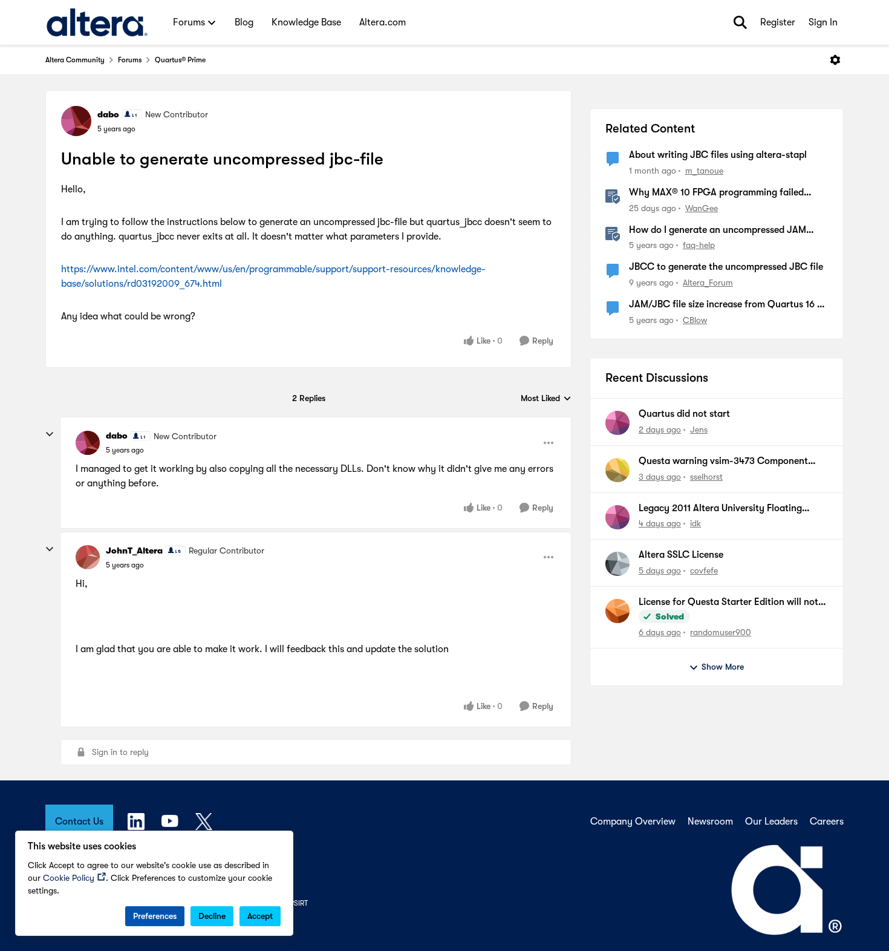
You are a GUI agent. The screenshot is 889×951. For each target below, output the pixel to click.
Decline (212, 916)
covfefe (704, 570)
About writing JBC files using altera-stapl (718, 154)
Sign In (823, 22)
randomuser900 (720, 632)
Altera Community (75, 60)
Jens (699, 429)
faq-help (699, 245)
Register (777, 22)
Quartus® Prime (180, 60)
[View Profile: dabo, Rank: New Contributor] (76, 121)
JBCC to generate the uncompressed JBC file (726, 266)
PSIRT (299, 903)
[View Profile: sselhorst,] (617, 470)
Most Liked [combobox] (546, 399)
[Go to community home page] (97, 22)
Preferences (155, 916)
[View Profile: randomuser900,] (617, 611)
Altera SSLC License (681, 554)
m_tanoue (704, 170)
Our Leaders (771, 821)
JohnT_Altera (134, 550)
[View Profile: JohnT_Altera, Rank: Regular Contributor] (88, 557)
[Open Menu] (835, 59)
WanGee (701, 208)
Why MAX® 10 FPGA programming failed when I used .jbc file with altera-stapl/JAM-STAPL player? (722, 193)
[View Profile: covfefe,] (617, 564)
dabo (108, 114)
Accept (260, 916)
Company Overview (633, 821)
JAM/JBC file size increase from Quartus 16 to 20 (727, 305)
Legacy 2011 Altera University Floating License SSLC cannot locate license (720, 509)
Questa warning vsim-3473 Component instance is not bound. (723, 462)
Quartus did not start (684, 413)
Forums (130, 60)
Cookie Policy (68, 878)
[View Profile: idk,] (617, 517)
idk (695, 523)
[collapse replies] (49, 434)
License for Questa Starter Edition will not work (728, 602)
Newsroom (710, 821)
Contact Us (79, 821)
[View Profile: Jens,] (617, 423)
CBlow (695, 320)
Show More (723, 667)
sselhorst (706, 477)
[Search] (740, 22)
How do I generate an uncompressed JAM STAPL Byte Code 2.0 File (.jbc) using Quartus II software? (726, 230)
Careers (827, 821)
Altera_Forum (708, 282)
